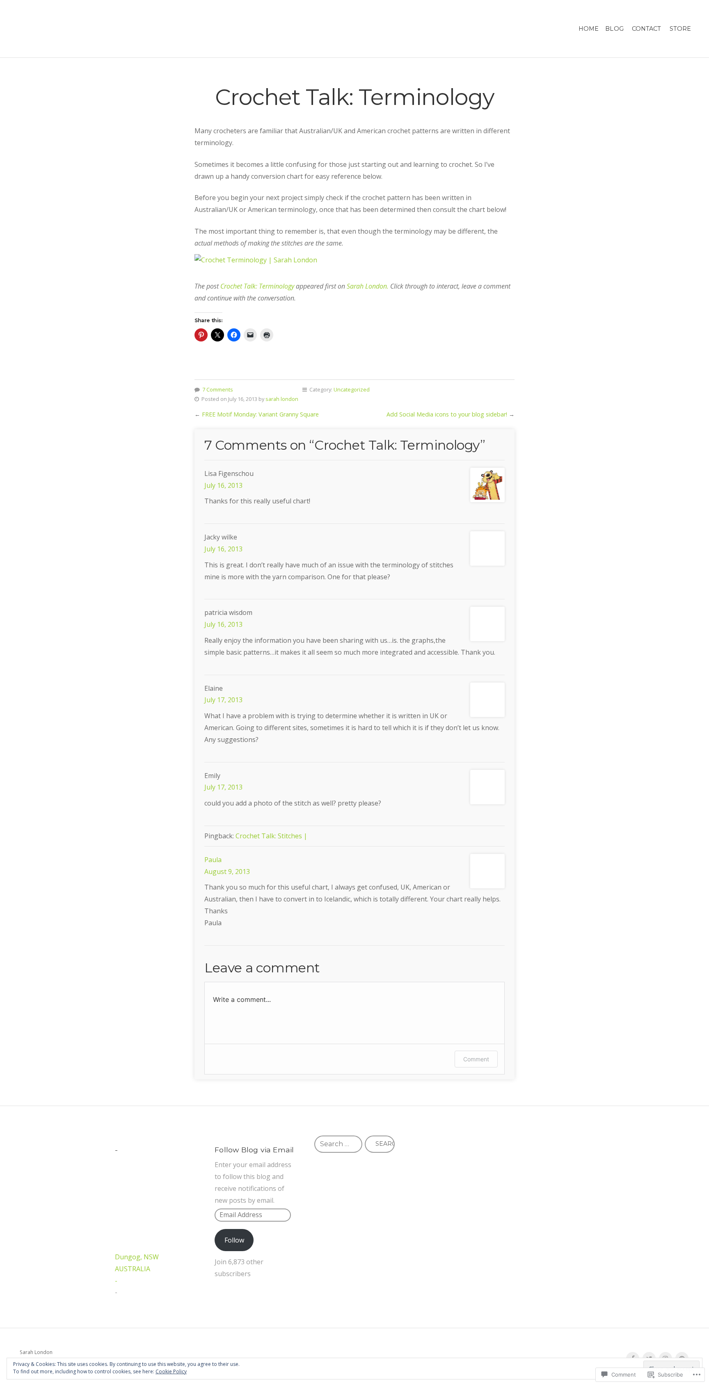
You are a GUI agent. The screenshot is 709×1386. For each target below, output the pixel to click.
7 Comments (217, 389)
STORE (680, 28)
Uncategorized (352, 389)
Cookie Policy (171, 1371)
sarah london (281, 399)
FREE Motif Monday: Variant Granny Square (260, 414)
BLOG (614, 28)
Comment (476, 1059)
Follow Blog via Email (254, 1149)
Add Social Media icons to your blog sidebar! (447, 414)
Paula (213, 859)
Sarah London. (368, 286)
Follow (234, 1240)
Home (589, 28)
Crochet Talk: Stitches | (271, 835)
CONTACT (646, 28)
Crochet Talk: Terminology (257, 286)
